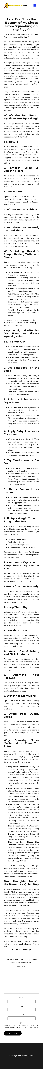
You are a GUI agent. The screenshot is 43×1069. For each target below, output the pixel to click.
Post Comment (12, 1033)
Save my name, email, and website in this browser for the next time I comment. (21, 1027)
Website (21, 1014)
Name (21, 998)
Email (21, 1006)
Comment (21, 967)
